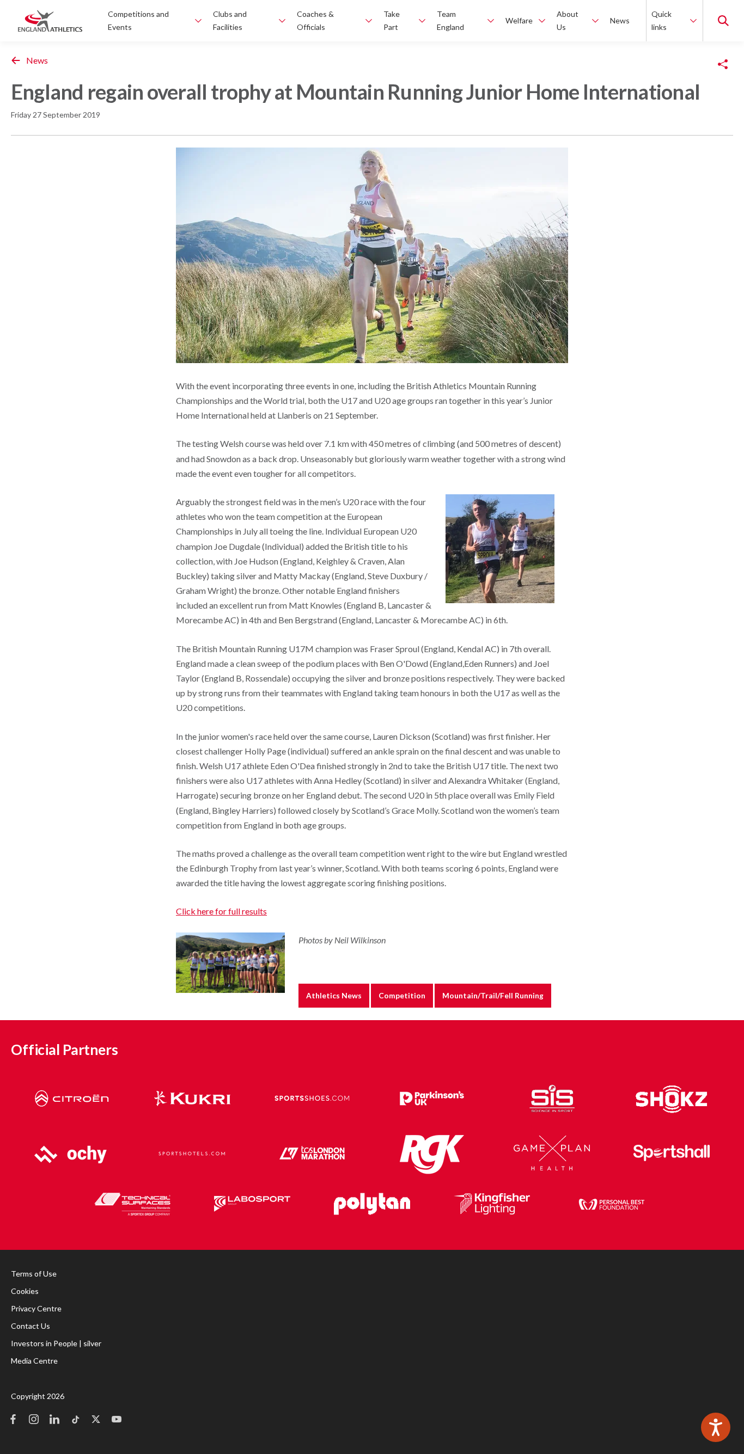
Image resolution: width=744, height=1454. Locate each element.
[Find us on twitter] (95, 1420)
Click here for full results (221, 911)
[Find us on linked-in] (54, 1420)
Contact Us (30, 1325)
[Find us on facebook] (13, 1420)
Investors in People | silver (56, 1343)
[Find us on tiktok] (75, 1420)
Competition (402, 995)
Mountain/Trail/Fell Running (493, 995)
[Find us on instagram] (33, 1420)
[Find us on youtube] (116, 1420)
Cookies (25, 1291)
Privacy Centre (36, 1308)
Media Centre (34, 1360)
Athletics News (334, 995)
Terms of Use (34, 1273)
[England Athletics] (50, 20)
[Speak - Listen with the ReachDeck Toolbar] (715, 1427)
